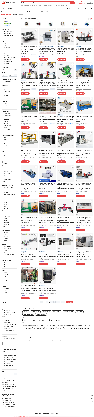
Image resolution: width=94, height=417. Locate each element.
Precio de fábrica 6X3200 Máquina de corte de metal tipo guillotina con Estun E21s (84, 116)
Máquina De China (35, 311)
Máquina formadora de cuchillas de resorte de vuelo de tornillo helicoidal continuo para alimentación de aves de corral (65, 82)
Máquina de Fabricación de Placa (9, 404)
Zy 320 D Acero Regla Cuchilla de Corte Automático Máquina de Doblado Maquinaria (65, 253)
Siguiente (69, 302)
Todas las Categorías (7, 8)
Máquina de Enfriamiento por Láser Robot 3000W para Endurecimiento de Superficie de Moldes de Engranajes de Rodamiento (29, 287)
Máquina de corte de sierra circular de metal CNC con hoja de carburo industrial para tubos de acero (47, 253)
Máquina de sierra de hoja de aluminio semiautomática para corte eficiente (65, 184)
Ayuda (77, 8)
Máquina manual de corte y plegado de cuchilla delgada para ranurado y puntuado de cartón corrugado (47, 150)
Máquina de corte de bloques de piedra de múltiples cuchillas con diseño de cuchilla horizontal (84, 82)
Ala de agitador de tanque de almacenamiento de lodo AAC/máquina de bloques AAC (47, 116)
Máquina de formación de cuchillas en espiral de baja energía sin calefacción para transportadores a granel (29, 219)
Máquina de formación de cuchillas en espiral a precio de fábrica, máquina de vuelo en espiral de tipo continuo (29, 116)
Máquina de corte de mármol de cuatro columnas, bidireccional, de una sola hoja (29, 150)
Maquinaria (44, 5)
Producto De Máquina (68, 311)
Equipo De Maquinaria (28, 314)
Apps (84, 8)
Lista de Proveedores (18, 14)
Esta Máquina (79, 311)
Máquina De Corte (33, 5)
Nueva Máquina (46, 311)
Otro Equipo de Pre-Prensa (7, 400)
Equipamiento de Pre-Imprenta (8, 406)
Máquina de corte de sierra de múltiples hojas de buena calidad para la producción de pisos (84, 253)
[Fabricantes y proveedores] (8, 2)
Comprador (69, 8)
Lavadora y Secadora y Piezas (8, 402)
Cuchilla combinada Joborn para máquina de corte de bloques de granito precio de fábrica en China (65, 219)
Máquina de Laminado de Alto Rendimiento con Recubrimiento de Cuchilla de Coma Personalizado (64, 150)
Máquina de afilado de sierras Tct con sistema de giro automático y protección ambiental (47, 287)
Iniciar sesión (90, 3)
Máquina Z (26, 311)
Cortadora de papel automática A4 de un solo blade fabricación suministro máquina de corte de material (29, 48)
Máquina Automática (40, 314)
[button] (90, 24)
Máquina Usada (56, 311)
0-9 (23, 340)
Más (23, 322)
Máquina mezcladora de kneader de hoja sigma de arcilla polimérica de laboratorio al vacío (83, 185)
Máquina (39, 5)
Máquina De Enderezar (60, 5)
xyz (63, 340)
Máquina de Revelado (6, 398)
